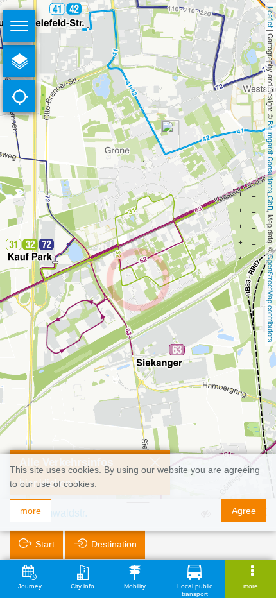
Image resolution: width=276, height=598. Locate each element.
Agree (244, 511)
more (30, 511)
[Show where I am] (19, 96)
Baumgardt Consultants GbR (271, 165)
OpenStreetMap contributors (271, 298)
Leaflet (271, 17)
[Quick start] (19, 61)
